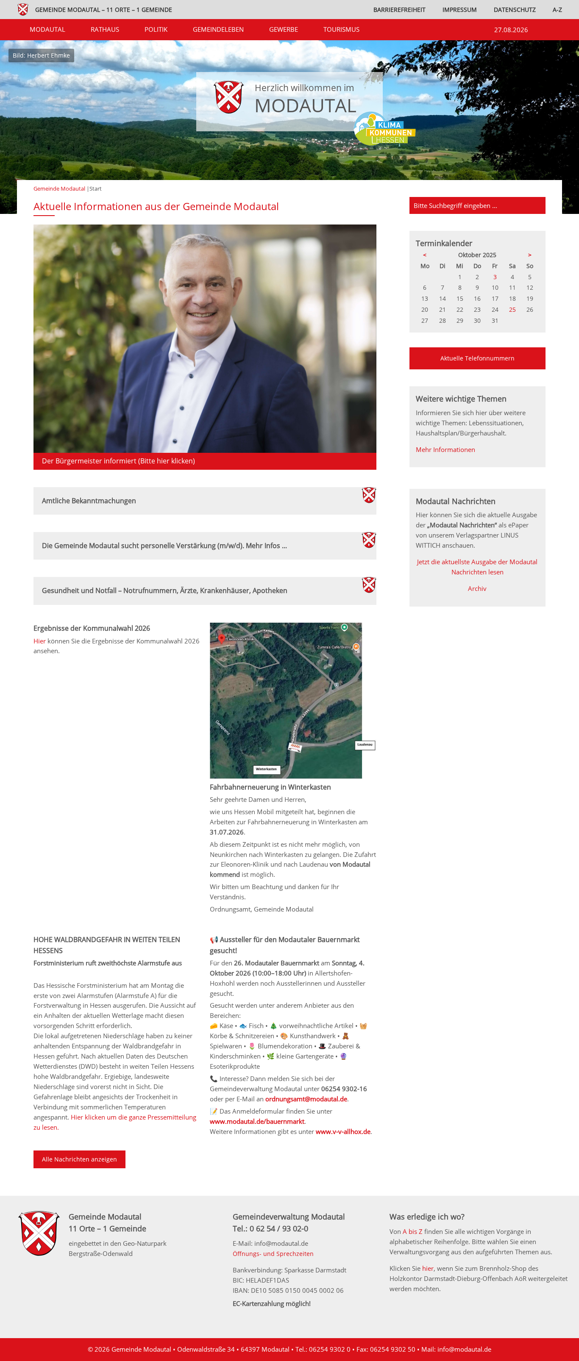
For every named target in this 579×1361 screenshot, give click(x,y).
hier (428, 1268)
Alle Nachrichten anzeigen (79, 1159)
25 (512, 309)
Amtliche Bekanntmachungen (89, 500)
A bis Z (413, 1231)
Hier (40, 641)
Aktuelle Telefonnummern (477, 358)
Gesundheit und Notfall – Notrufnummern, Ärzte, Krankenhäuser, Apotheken (164, 590)
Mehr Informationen (445, 449)
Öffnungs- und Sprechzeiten (273, 1254)
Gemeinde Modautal (59, 188)
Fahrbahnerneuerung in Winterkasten (270, 787)
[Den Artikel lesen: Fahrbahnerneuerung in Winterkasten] (293, 777)
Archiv (477, 588)
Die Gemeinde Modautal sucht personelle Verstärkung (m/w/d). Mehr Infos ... (164, 545)
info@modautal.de (464, 1349)
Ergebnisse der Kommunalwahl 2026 (91, 628)
